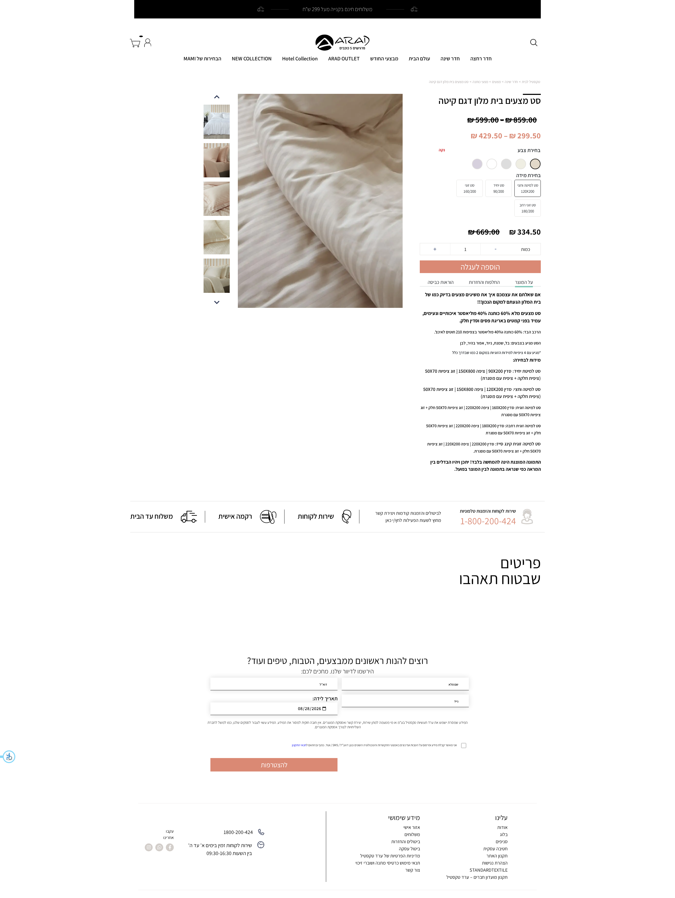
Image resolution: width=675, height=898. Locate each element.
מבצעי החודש (384, 58)
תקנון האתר (497, 856)
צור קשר (412, 870)
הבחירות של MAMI (202, 58)
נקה (442, 149)
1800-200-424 (238, 832)
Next (216, 96)
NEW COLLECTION (252, 58)
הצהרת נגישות (495, 863)
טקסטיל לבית (531, 81)
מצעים (496, 81)
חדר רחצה (481, 58)
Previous (216, 302)
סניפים (502, 841)
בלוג (504, 834)
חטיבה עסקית (495, 849)
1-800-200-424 (488, 520)
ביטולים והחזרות (405, 841)
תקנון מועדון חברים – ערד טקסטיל (477, 877)
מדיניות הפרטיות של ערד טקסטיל (390, 856)
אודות (502, 827)
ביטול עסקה (409, 849)
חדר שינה (450, 58)
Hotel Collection (300, 58)
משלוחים (412, 834)
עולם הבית (419, 58)
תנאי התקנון (299, 745)
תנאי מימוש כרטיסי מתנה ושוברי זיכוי (387, 863)
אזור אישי (411, 827)
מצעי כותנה (480, 81)
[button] (8, 756)
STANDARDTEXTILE (489, 870)
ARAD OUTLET (344, 58)
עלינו (501, 817)
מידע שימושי (404, 817)
